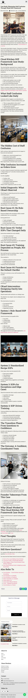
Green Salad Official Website (10, 582)
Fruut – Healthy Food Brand (10, 583)
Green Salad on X (7, 580)
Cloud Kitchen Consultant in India (18, 624)
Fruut (11, 533)
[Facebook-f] (2, 691)
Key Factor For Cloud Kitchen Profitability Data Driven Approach (18, 631)
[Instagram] (5, 691)
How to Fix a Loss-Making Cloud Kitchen (13, 559)
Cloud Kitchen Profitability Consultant (19, 643)
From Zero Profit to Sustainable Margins (13, 560)
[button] (26, 2)
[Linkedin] (8, 691)
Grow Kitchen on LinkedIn (9, 575)
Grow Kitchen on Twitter (9, 585)
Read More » (15, 626)
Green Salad (5, 533)
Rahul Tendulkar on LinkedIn (10, 578)
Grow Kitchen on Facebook (10, 577)
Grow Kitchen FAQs (10, 554)
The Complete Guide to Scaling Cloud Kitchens (19, 638)
